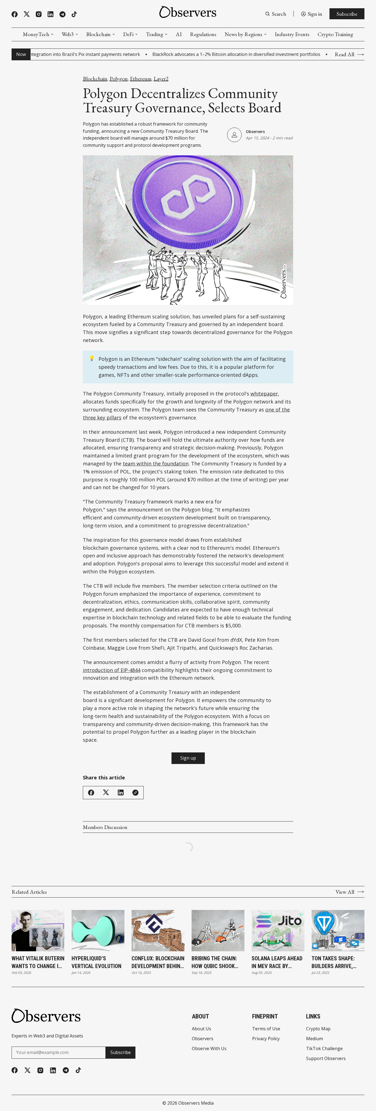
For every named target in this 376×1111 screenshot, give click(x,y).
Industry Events (292, 34)
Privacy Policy (266, 1038)
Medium (314, 1038)
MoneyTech (36, 34)
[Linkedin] (50, 14)
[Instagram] (39, 14)
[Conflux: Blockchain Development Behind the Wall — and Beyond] (158, 930)
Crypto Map (318, 1028)
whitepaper (264, 393)
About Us (201, 1028)
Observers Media (196, 1103)
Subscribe (347, 13)
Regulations (203, 34)
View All (345, 892)
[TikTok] (74, 14)
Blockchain (98, 34)
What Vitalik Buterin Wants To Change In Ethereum (38, 962)
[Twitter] (27, 14)
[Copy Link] (135, 793)
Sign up (188, 758)
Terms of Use (266, 1028)
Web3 (68, 34)
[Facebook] (15, 14)
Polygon (119, 78)
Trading (154, 34)
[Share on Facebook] (91, 793)
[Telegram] (62, 14)
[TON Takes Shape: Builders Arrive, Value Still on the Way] (338, 930)
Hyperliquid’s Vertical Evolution (96, 962)
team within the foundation (156, 463)
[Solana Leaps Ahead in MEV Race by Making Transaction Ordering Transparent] (278, 930)
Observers (255, 131)
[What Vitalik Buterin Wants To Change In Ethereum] (38, 930)
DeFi (128, 34)
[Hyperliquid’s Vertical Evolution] (98, 930)
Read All (344, 54)
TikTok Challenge (324, 1048)
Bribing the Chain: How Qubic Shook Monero (214, 962)
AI (179, 34)
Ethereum (140, 78)
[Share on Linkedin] (121, 792)
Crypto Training (335, 34)
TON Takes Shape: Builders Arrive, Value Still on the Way (335, 962)
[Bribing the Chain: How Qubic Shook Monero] (218, 930)
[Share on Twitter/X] (106, 792)
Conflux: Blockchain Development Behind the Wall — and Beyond (158, 962)
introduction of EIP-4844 (111, 670)
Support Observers (326, 1058)
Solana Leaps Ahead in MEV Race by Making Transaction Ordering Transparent (277, 962)
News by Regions (243, 34)
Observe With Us (209, 1048)
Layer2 (161, 78)
